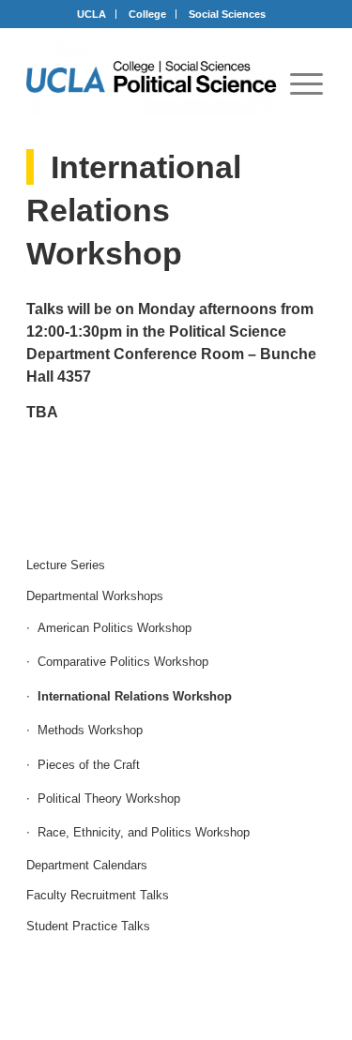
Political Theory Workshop (109, 798)
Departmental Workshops (94, 596)
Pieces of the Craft (89, 765)
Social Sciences (227, 14)
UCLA (91, 14)
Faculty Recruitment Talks (97, 895)
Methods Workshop (90, 730)
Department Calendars (86, 865)
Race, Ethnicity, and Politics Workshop (144, 832)
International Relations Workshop (135, 696)
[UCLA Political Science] (161, 78)
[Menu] (306, 83)
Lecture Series (65, 565)
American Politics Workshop (114, 628)
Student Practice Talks (88, 926)
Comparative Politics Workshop (123, 662)
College (147, 14)
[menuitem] (306, 83)
